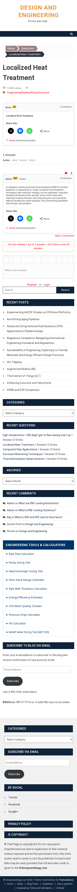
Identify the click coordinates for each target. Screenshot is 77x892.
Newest (23, 160)
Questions (47, 884)
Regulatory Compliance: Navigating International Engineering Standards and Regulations (35, 340)
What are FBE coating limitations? (39, 503)
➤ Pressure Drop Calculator (23, 614)
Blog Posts (32, 884)
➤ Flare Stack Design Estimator (25, 580)
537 (15, 178)
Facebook (14, 804)
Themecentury (66, 880)
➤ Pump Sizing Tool (18, 562)
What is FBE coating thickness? (37, 510)
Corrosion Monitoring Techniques (23, 454)
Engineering (14, 92)
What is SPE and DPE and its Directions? (39, 517)
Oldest (32, 160)
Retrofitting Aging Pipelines (23, 319)
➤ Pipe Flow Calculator (20, 554)
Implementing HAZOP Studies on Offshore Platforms (39, 312)
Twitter (13, 797)
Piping (34, 92)
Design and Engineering (39, 524)
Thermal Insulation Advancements (23, 458)
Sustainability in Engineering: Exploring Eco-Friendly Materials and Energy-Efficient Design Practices (37, 353)
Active (6, 160)
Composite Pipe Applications (20, 449)
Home (10, 884)
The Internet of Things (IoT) (24, 375)
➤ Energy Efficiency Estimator (24, 597)
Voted (14, 160)
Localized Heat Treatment (18, 444)
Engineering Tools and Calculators (34, 888)
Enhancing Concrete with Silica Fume (29, 382)
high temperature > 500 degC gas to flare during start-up (37, 435)
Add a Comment (64, 235)
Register (32, 284)
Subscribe (13, 681)
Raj (9, 517)
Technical (43, 92)
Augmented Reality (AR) (21, 368)
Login (46, 284)
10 (14, 107)
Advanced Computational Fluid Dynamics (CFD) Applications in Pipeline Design (35, 329)
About (20, 884)
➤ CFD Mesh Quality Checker (24, 606)
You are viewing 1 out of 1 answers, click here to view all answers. (38, 246)
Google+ (13, 811)
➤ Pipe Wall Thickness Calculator (26, 588)
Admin (11, 503)
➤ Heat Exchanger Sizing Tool (24, 571)
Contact (60, 888)
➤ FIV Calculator (16, 623)
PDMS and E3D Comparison (23, 389)
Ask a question (65, 884)
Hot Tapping (14, 362)
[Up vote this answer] (66, 173)
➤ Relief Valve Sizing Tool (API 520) (27, 632)
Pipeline (26, 92)
